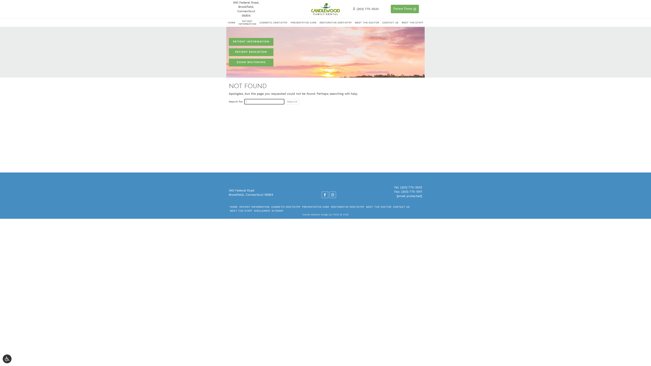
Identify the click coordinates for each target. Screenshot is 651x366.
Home (231, 22)
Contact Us (390, 22)
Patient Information (254, 206)
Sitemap (277, 210)
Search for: (236, 101)
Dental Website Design (315, 214)
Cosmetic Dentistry (273, 22)
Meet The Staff (412, 22)
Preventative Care (303, 22)
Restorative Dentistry (336, 22)
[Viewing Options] (7, 358)
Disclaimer (262, 210)
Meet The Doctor (367, 22)
